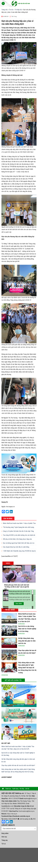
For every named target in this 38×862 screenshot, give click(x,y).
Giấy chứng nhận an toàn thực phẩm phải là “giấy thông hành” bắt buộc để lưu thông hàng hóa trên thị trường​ (18, 770)
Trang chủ (4, 10)
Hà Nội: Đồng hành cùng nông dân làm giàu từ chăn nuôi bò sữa (18, 760)
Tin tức (11, 10)
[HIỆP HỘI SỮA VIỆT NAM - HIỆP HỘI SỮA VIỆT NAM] (20, 3)
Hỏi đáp (22, 789)
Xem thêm (19, 603)
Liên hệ (27, 789)
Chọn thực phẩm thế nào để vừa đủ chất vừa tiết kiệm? (18, 765)
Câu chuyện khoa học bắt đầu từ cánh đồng (16, 547)
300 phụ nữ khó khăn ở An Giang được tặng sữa (17, 539)
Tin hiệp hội (18, 10)
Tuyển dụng (15, 789)
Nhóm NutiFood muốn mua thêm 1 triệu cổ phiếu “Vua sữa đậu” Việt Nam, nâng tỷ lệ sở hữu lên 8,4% (17, 748)
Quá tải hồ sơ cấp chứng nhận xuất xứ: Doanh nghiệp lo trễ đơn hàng (18, 754)
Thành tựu (8, 789)
